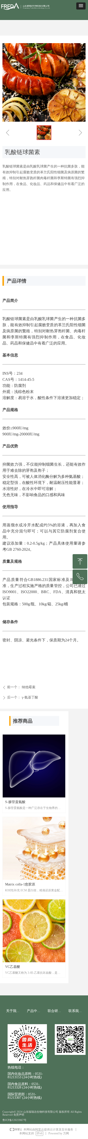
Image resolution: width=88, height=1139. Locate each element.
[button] (81, 6)
